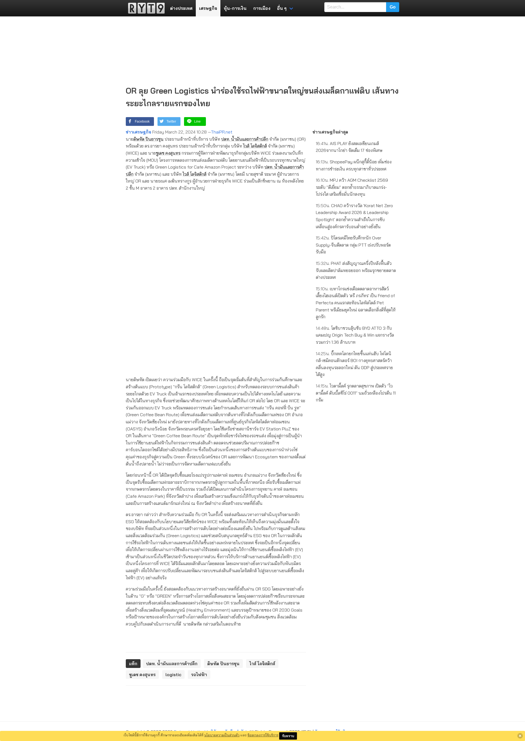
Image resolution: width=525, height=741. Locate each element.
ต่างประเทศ (181, 8)
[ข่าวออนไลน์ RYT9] (144, 8)
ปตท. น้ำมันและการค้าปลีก (244, 139)
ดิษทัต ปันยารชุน (148, 139)
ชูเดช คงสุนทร (168, 153)
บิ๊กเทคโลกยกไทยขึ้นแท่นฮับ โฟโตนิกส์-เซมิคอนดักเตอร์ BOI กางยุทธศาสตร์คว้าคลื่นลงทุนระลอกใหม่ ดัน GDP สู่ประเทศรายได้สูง (354, 364)
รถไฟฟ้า (199, 674)
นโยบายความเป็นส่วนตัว (222, 735)
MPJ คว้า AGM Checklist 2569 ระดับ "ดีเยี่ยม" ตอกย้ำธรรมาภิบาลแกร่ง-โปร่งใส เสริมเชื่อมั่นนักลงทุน (352, 187)
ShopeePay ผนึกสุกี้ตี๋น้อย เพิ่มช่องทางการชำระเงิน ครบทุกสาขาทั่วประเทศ (354, 165)
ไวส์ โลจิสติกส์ (255, 146)
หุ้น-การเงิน (235, 8)
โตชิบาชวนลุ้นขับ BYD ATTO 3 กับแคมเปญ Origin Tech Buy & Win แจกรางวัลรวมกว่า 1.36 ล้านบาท (355, 335)
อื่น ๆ (282, 8)
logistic (173, 674)
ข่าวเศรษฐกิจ (138, 132)
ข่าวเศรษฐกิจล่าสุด (330, 132)
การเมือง (261, 8)
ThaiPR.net (221, 132)
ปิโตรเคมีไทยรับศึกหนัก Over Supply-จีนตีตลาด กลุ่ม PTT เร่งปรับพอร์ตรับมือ (353, 244)
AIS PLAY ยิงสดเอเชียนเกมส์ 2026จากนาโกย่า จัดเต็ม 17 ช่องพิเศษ (349, 147)
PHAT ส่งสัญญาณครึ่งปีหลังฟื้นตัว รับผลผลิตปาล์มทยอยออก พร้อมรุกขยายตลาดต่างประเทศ (356, 270)
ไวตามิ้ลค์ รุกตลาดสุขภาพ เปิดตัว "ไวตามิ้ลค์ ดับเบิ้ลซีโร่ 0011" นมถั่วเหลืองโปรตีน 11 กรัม (356, 393)
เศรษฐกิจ (208, 8)
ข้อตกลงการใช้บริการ (262, 735)
